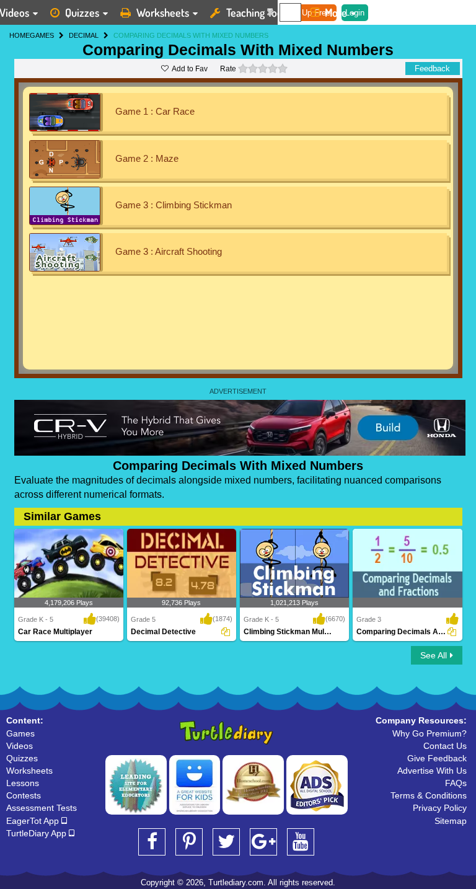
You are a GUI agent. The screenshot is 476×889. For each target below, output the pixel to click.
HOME (19, 35)
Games (20, 733)
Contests (23, 795)
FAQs (456, 783)
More (336, 12)
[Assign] (225, 632)
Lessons (22, 783)
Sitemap (450, 821)
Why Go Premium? (429, 733)
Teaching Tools (258, 12)
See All (433, 655)
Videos (19, 746)
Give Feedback (437, 758)
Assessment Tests (41, 808)
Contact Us (445, 746)
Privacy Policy (440, 808)
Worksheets (163, 12)
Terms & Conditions (428, 795)
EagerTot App (33, 821)
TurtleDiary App (37, 833)
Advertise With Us (432, 771)
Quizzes (82, 12)
